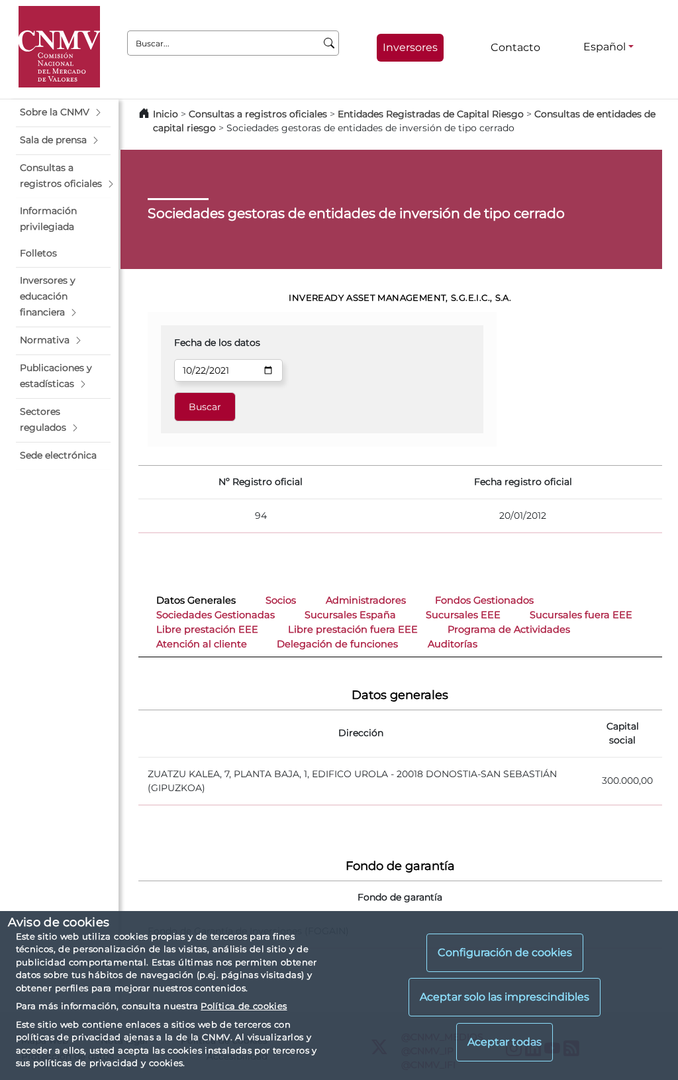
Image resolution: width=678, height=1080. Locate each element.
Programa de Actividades (509, 629)
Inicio (165, 114)
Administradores (366, 600)
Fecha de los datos (217, 343)
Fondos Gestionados (484, 600)
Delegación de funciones (337, 644)
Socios (281, 600)
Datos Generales (196, 600)
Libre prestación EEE (207, 629)
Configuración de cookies (505, 952)
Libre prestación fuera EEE (353, 629)
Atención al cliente (201, 644)
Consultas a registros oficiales (258, 114)
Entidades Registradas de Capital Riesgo (431, 114)
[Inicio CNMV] (59, 46)
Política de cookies (244, 1005)
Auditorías (452, 644)
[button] (63, 112)
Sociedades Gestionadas (215, 615)
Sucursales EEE (463, 615)
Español (604, 46)
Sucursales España (350, 615)
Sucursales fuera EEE (581, 615)
